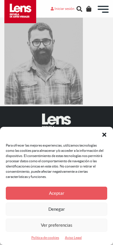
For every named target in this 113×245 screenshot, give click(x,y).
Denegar (56, 209)
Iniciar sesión (64, 8)
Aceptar (56, 193)
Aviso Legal (73, 237)
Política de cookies (45, 237)
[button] (104, 134)
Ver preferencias (56, 225)
